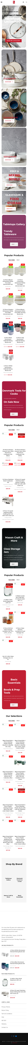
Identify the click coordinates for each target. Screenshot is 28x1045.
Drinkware (5, 604)
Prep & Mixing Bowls (8, 344)
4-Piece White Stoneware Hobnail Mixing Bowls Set (8, 368)
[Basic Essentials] (19, 891)
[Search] (26, 2)
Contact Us (5, 1027)
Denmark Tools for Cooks (20, 489)
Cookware (8, 457)
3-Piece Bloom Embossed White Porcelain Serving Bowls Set (20, 312)
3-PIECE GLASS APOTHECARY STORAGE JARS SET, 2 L (20, 598)
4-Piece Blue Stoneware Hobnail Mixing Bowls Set (8, 340)
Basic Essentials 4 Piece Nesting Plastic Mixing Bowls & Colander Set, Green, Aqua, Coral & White (20, 744)
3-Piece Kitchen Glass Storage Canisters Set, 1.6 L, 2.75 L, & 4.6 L (8, 630)
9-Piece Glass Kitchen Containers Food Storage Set (20, 630)
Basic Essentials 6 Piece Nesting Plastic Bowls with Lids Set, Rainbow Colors (20, 808)
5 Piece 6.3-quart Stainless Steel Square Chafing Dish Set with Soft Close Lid (20, 482)
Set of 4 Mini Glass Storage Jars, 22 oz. (8, 658)
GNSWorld (14, 1042)
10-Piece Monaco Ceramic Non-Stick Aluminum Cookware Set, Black (8, 452)
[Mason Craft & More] (8, 891)
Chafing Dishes (20, 487)
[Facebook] (11, 1036)
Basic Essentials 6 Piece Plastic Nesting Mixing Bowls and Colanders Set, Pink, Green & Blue (20, 840)
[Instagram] (13, 1036)
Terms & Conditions (7, 1013)
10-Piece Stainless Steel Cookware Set (8, 481)
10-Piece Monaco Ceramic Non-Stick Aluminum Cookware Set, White (20, 452)
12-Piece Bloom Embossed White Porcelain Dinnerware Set (8, 282)
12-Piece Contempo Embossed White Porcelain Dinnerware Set (20, 283)
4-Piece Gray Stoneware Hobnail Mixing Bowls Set (20, 340)
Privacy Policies (6, 1007)
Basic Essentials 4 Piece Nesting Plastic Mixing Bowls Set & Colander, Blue (8, 775)
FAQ (3, 1017)
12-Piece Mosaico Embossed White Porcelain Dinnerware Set (8, 312)
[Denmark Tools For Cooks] (19, 874)
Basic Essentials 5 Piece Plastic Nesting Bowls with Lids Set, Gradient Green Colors (20, 775)
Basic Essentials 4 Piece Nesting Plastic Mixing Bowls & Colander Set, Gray (8, 743)
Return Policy (5, 1010)
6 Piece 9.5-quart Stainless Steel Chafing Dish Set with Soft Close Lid (8, 513)
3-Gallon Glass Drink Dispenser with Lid (8, 601)
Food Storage (20, 602)
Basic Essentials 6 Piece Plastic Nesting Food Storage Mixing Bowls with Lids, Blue (8, 840)
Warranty (4, 1024)
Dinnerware (8, 286)
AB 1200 (4, 1020)
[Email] (16, 1036)
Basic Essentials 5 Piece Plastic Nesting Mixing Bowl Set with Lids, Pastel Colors (8, 808)
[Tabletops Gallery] (8, 874)
